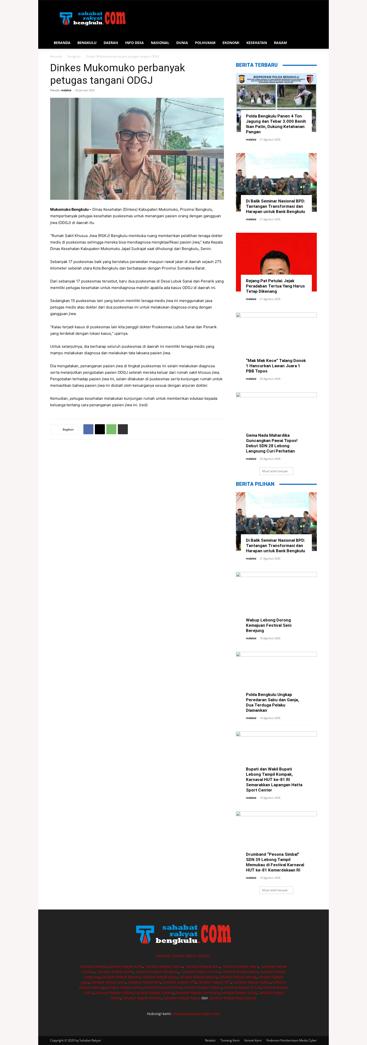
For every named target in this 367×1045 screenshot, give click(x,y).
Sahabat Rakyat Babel (240, 971)
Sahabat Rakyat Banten (120, 976)
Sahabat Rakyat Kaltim (163, 987)
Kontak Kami (253, 1040)
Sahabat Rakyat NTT (214, 982)
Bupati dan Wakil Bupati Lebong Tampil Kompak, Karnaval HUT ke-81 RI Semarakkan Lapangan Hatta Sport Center (274, 779)
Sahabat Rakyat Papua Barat (232, 998)
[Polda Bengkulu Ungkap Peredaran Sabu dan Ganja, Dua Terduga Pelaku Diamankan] (276, 681)
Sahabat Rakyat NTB (179, 982)
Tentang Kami (230, 1040)
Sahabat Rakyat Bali (144, 982)
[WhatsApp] (111, 429)
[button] (311, 43)
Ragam (280, 42)
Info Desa (134, 42)
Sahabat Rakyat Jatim (108, 982)
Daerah (111, 42)
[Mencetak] (123, 429)
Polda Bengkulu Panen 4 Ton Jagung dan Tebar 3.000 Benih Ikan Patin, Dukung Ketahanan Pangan (276, 124)
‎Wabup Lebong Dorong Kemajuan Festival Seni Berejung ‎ (269, 625)
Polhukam (205, 42)
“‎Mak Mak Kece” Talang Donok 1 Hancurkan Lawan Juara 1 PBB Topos (276, 366)
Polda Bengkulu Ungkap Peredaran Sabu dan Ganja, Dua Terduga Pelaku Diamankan (272, 702)
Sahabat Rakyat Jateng (237, 976)
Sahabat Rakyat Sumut (164, 966)
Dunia (182, 42)
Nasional (160, 42)
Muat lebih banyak (275, 471)
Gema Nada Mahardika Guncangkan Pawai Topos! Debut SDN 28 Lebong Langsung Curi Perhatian (272, 443)
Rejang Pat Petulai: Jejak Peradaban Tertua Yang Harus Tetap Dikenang (275, 286)
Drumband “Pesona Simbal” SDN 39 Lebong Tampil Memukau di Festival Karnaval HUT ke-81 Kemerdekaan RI (275, 862)
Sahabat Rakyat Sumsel (200, 971)
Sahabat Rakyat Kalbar (252, 982)
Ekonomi (230, 42)
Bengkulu (87, 42)
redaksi (66, 90)
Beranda (62, 42)
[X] (100, 429)
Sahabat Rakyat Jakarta (198, 976)
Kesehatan (256, 42)
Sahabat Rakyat (93, 966)
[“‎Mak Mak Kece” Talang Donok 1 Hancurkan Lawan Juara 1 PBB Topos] (276, 341)
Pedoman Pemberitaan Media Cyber (291, 1040)
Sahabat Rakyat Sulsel (242, 987)
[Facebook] (88, 429)
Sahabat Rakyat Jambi (115, 971)
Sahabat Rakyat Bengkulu (157, 971)
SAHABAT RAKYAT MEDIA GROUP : (183, 956)
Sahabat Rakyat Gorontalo (197, 992)
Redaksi (210, 1040)
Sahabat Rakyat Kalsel (124, 987)
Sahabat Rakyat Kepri (240, 966)
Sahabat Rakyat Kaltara (202, 987)
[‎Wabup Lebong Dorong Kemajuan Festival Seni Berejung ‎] (276, 601)
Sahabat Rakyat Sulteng (154, 992)
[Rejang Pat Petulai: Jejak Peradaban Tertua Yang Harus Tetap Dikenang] (276, 262)
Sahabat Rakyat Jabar (159, 976)
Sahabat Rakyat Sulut (238, 992)
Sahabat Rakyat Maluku (142, 998)
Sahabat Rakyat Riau (203, 966)
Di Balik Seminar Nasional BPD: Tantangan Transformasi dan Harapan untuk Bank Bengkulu (275, 206)
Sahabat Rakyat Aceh (125, 966)
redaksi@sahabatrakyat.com (196, 1013)
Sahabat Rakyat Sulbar (114, 992)
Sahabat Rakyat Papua (181, 998)
